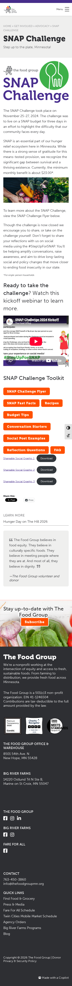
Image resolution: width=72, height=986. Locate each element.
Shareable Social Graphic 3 (19, 481)
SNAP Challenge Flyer (26, 391)
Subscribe (34, 622)
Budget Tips (18, 415)
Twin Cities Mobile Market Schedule (30, 916)
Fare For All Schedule (19, 910)
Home (7, 26)
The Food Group (39, 957)
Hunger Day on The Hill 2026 (25, 522)
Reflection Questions (26, 450)
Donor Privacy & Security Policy (32, 959)
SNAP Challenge (34, 38)
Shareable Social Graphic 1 (19, 458)
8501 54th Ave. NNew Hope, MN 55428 (20, 756)
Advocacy (42, 26)
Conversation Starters (27, 426)
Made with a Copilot (55, 977)
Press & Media (13, 904)
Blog (6, 934)
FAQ (57, 450)
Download (46, 458)
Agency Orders (14, 922)
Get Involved (23, 26)
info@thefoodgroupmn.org (23, 884)
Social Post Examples (26, 438)
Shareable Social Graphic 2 (19, 469)
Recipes (52, 403)
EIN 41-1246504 (36, 697)
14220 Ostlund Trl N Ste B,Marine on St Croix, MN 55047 (26, 781)
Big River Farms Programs (22, 928)
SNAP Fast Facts (21, 403)
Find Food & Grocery (19, 899)
